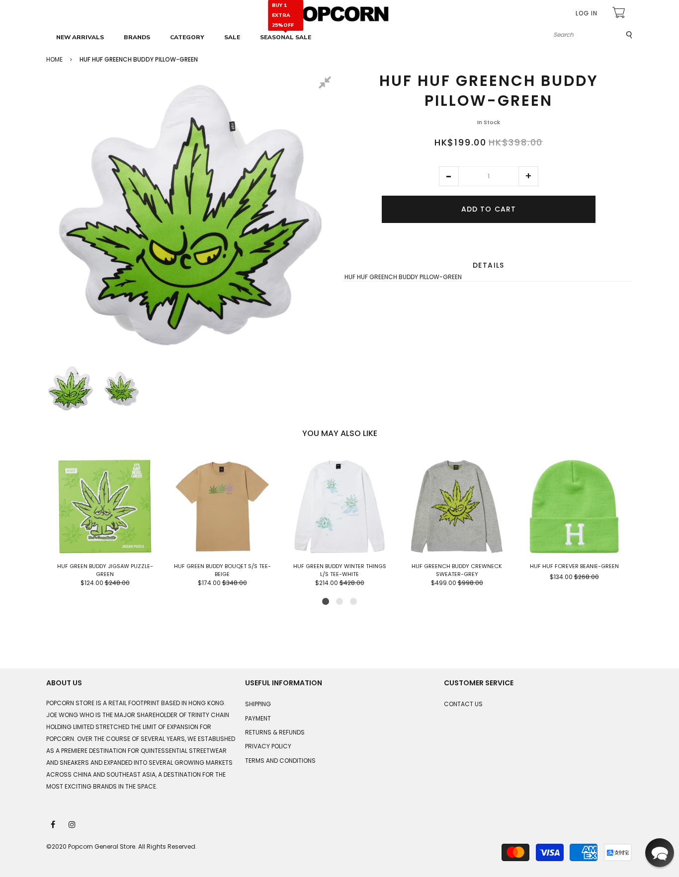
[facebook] (53, 823)
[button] (449, 176)
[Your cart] (619, 13)
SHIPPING (258, 704)
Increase (528, 176)
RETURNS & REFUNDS (275, 732)
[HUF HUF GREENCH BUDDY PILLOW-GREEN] (70, 388)
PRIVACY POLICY (268, 746)
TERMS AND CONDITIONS (280, 760)
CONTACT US (463, 704)
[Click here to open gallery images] (327, 84)
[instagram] (72, 823)
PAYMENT (258, 718)
